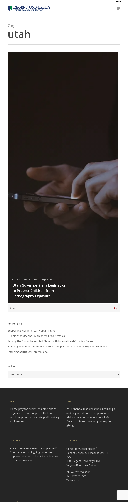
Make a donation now (79, 417)
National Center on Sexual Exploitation (33, 279)
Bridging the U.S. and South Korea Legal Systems (36, 336)
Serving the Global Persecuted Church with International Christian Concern (51, 341)
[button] (118, 8)
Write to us (72, 480)
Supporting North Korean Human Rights (31, 330)
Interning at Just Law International (28, 352)
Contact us (16, 452)
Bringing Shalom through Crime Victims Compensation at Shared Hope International (57, 346)
